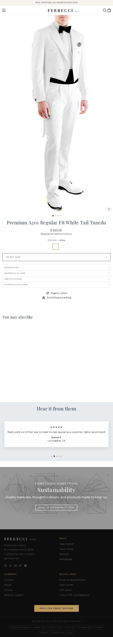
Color (56, 240)
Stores (8, 590)
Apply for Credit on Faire (57, 608)
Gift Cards (65, 590)
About (7, 584)
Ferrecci (20, 539)
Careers (9, 579)
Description (11, 267)
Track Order (66, 549)
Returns (64, 554)
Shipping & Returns (16, 285)
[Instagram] (5, 565)
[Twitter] (20, 565)
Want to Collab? (14, 595)
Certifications (13, 279)
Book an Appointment (72, 579)
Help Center (66, 543)
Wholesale (65, 559)
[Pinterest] (25, 565)
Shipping (45, 233)
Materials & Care (14, 273)
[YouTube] (15, 565)
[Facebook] (10, 565)
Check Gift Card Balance (74, 595)
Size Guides (66, 584)
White (55, 247)
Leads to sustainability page (56, 507)
